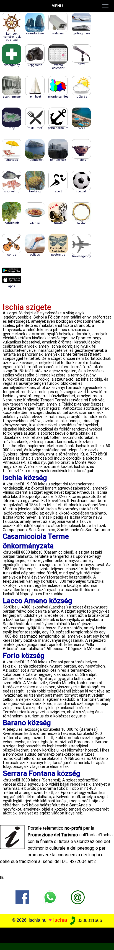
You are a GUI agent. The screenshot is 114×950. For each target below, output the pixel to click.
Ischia (60, 920)
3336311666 (89, 920)
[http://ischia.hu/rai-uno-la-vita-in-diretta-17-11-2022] (78, 897)
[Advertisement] (57, 934)
